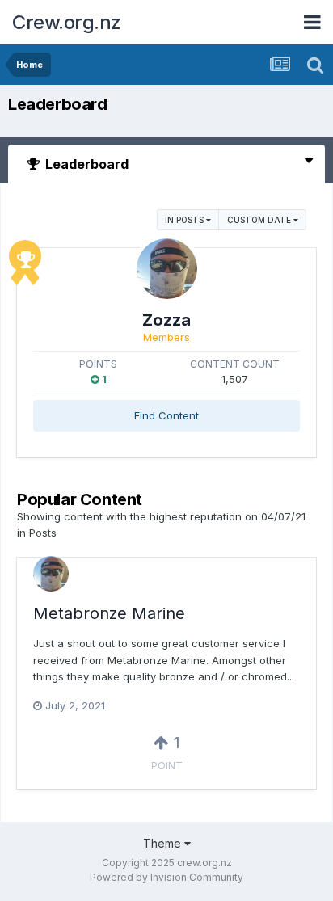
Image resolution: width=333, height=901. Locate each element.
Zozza (166, 320)
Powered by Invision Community (166, 877)
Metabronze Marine (109, 613)
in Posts (185, 220)
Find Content (166, 415)
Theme (163, 843)
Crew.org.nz (66, 22)
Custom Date (260, 220)
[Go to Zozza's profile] (167, 268)
